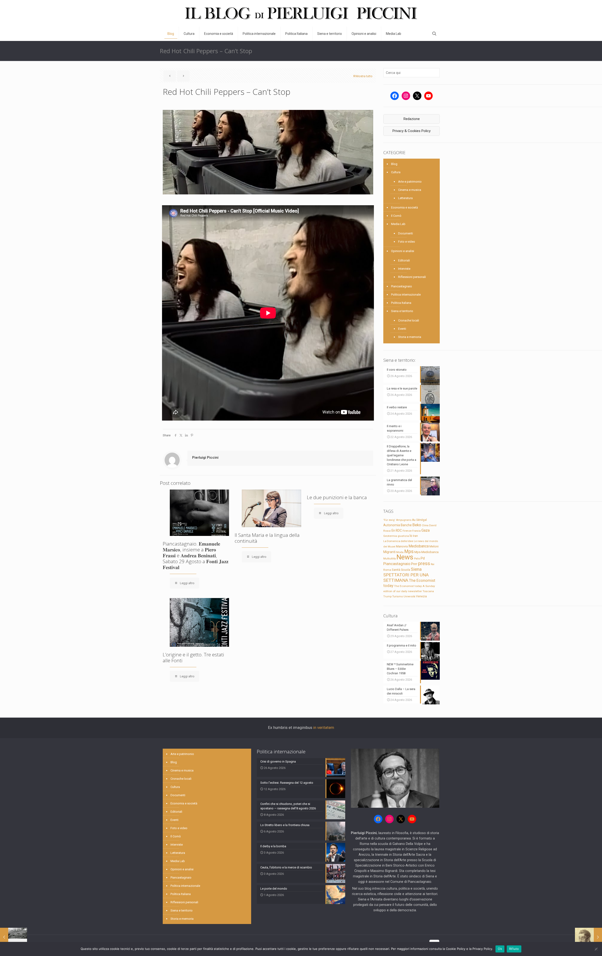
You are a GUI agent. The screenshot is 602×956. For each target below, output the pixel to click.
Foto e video (406, 241)
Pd (423, 558)
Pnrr (414, 564)
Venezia (421, 596)
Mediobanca (418, 546)
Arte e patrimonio (410, 181)
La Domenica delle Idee (398, 541)
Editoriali (404, 260)
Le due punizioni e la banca (337, 497)
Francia (416, 530)
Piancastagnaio (401, 286)
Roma (387, 569)
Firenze (407, 530)
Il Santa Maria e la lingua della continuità (267, 538)
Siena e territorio (402, 311)
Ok (500, 949)
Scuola (405, 569)
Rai (432, 564)
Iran (415, 536)
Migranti (389, 552)
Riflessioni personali (412, 277)
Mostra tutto (364, 76)
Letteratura (405, 198)
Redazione (412, 119)
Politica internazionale (406, 294)
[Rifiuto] (596, 949)
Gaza (425, 530)
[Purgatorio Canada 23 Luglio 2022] (13, 937)
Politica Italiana (401, 303)
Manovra (402, 546)
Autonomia (391, 525)
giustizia (403, 536)
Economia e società (404, 207)
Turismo (397, 596)
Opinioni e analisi (402, 251)
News (404, 557)
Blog (394, 164)
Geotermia (390, 536)
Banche (406, 525)
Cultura (395, 172)
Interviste (404, 268)
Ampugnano (403, 520)
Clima (425, 525)
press (424, 563)
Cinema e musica (409, 190)
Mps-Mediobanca (426, 552)
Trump (387, 596)
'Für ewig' (389, 520)
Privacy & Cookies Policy (411, 131)
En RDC (397, 530)
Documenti (405, 233)
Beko (416, 524)
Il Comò (396, 215)
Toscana (428, 591)
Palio (417, 558)
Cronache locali (408, 320)
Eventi (402, 328)
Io (411, 536)
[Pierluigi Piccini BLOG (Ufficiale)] (301, 13)
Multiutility (389, 558)
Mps (409, 551)
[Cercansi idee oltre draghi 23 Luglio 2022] (588, 937)
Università (409, 596)
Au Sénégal (419, 520)
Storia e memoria (409, 337)
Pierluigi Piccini (205, 457)
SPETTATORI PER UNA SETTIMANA (406, 577)
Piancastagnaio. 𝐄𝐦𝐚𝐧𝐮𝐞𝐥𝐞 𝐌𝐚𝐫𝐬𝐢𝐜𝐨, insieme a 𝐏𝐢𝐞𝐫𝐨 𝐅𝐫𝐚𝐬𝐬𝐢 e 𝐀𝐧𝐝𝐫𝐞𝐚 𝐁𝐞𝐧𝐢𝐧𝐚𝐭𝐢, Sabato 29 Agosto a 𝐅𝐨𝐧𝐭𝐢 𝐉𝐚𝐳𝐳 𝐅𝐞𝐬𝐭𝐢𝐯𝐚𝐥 (195, 555)
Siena (416, 569)
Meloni (434, 546)
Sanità (396, 569)
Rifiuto (514, 949)
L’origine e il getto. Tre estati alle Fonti (193, 657)
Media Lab (398, 224)
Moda (400, 552)
